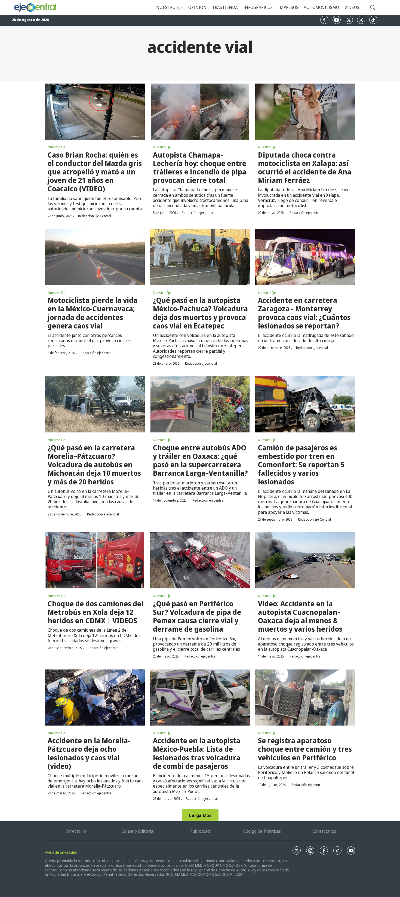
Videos (351, 7)
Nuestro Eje (57, 147)
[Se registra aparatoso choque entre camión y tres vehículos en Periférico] (305, 697)
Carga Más (200, 815)
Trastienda (225, 7)
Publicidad (200, 831)
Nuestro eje (169, 7)
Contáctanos (324, 831)
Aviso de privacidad (61, 852)
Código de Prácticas (262, 831)
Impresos (288, 7)
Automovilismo (321, 7)
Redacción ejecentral (198, 212)
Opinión (197, 7)
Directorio (76, 831)
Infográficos (258, 7)
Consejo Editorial (138, 831)
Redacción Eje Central (94, 216)
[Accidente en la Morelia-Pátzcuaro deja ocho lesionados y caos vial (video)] (95, 697)
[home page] (35, 8)
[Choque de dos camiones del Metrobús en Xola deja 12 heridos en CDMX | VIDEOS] (95, 560)
